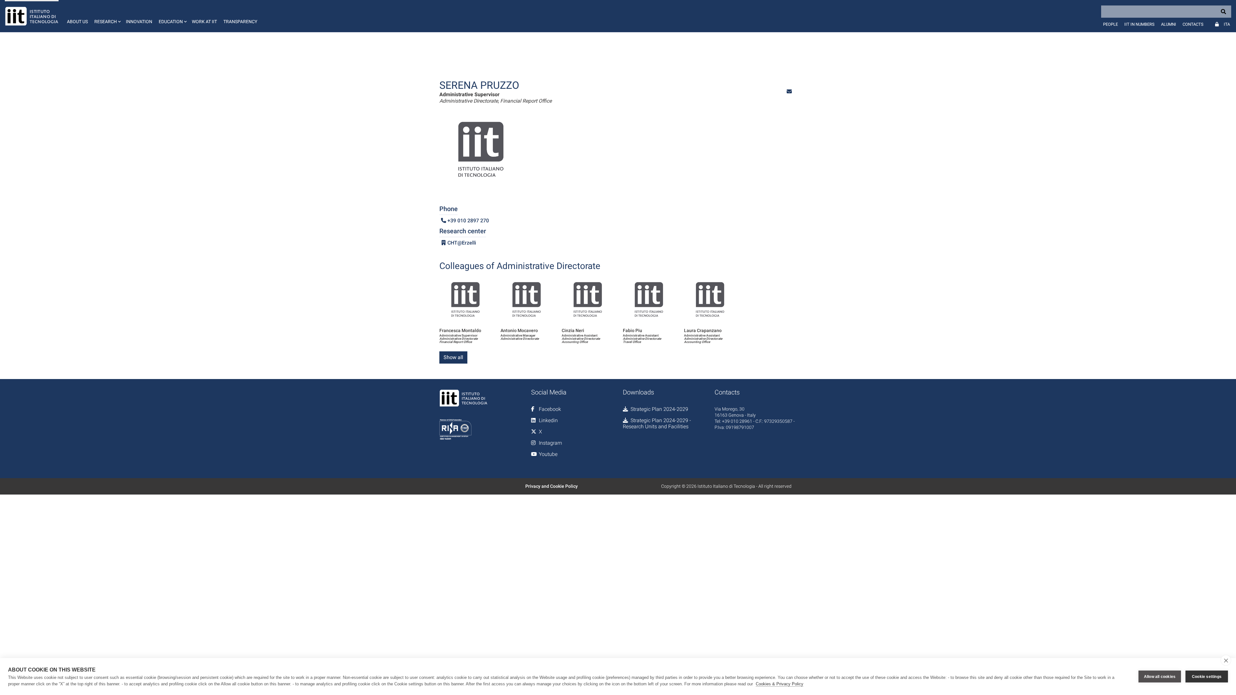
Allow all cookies (1159, 676)
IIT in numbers (1139, 24)
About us (77, 21)
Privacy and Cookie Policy (551, 486)
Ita (1227, 24)
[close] (1226, 660)
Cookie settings (1207, 676)
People (1110, 24)
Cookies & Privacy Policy (779, 683)
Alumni (1168, 24)
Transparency (240, 21)
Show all (453, 357)
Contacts (1193, 24)
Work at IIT (204, 21)
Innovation (139, 21)
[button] (107, 16)
